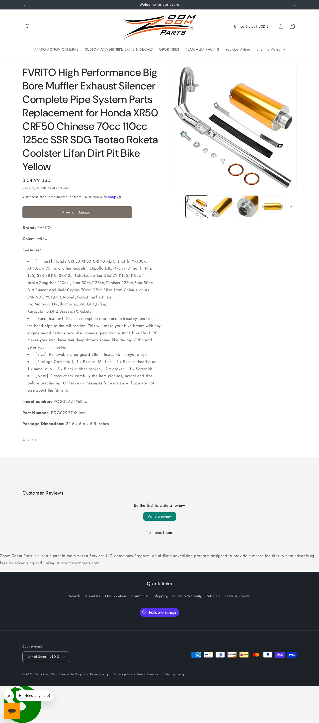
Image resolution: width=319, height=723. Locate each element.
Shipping (28, 188)
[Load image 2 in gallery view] (222, 206)
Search (74, 595)
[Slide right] (291, 206)
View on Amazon (77, 212)
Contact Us (140, 595)
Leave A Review (237, 595)
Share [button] (32, 439)
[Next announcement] (294, 4)
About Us (92, 595)
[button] (27, 26)
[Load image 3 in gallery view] (247, 206)
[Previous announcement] (24, 4)
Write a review (160, 516)
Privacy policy (123, 674)
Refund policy (99, 674)
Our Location (115, 595)
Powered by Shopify (72, 674)
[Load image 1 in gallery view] (196, 206)
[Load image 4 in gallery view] (272, 206)
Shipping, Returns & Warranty (178, 595)
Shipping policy (174, 674)
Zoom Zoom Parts (46, 674)
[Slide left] (178, 206)
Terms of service (148, 674)
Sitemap (213, 595)
